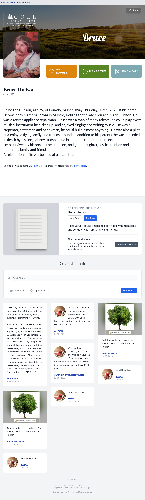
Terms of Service (80, 487)
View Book (75, 218)
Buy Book (90, 218)
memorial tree (37, 165)
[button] (25, 407)
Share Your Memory (126, 244)
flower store (80, 165)
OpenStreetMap (75, 492)
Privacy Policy (64, 487)
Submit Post (129, 290)
